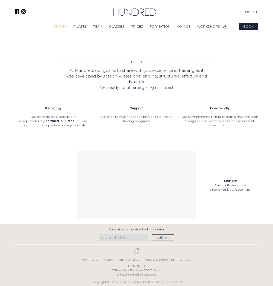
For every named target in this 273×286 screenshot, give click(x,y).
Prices (137, 26)
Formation (160, 26)
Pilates (80, 26)
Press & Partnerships (159, 260)
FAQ (83, 260)
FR (247, 12)
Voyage (183, 26)
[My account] (225, 26)
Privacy (108, 260)
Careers (185, 260)
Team (98, 26)
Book (248, 26)
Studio (60, 26)
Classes (116, 26)
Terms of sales (128, 260)
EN (254, 12)
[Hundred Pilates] (134, 12)
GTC (95, 260)
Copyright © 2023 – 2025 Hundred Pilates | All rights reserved (136, 282)
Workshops (208, 26)
